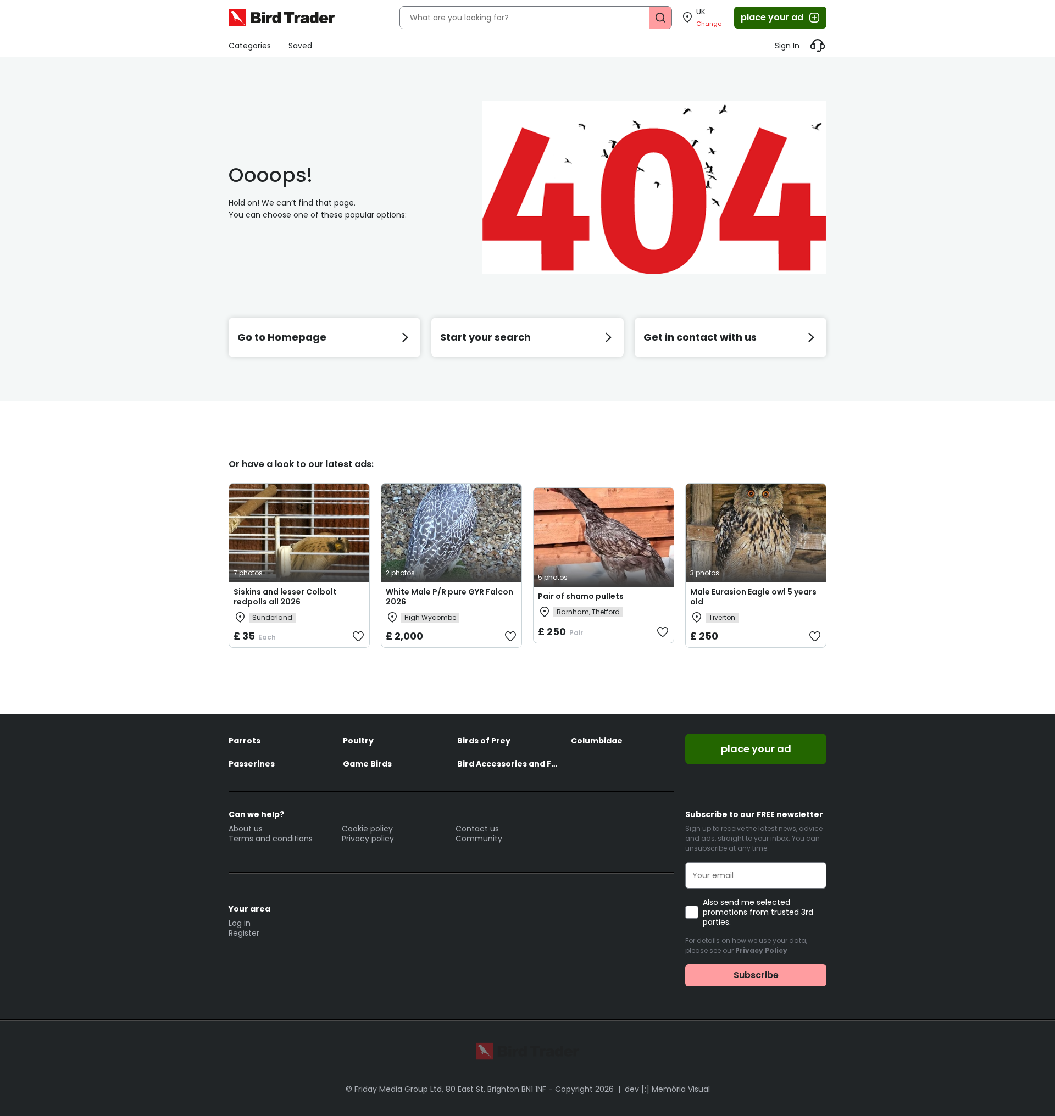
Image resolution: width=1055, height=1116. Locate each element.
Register (244, 933)
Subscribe (756, 975)
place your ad (772, 17)
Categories (250, 45)
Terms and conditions (271, 838)
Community (479, 838)
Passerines (252, 764)
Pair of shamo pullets (581, 596)
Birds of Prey (483, 741)
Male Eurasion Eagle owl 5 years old (753, 596)
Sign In (787, 45)
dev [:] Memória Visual (667, 1089)
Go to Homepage (281, 337)
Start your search (485, 337)
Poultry (358, 741)
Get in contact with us (700, 337)
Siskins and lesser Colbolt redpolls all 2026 (285, 596)
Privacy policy (368, 838)
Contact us (477, 828)
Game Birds (367, 764)
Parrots (244, 741)
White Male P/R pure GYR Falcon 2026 (449, 596)
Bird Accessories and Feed (508, 764)
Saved (300, 45)
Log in (240, 923)
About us (246, 828)
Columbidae (597, 741)
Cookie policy (367, 828)
